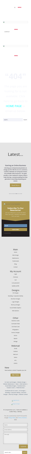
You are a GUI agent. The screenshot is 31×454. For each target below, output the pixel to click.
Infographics (15, 329)
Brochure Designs (15, 299)
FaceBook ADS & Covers (11, 390)
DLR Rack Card (15, 326)
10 (21, 193)
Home (15, 252)
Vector (15, 335)
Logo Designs (15, 302)
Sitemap (19, 411)
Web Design (15, 255)
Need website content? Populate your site (15, 370)
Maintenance (15, 258)
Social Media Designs (10, 386)
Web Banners (15, 310)
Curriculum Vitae (15, 323)
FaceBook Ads (21, 386)
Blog (15, 264)
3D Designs (16, 293)
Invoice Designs (15, 332)
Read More (16, 185)
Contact (16, 267)
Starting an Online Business (15, 165)
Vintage (15, 341)
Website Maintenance (8, 384)
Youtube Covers (11, 387)
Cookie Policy (12, 411)
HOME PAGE (14, 106)
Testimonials (15, 261)
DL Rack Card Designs (10, 382)
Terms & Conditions (21, 410)
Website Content (23, 394)
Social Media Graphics (15, 307)
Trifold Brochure (20, 387)
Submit (23, 446)
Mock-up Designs (15, 304)
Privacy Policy (11, 417)
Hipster (15, 338)
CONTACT (6, 31)
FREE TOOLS (15, 375)
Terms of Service (22, 417)
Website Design (21, 382)
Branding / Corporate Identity (15, 296)
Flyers (17, 384)
